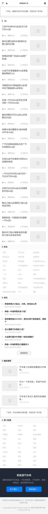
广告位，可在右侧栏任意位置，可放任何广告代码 (24, 413)
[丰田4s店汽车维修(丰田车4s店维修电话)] (38, 163)
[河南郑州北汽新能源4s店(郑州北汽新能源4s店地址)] (38, 89)
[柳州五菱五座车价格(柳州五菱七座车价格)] (38, 45)
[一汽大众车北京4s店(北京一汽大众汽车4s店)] (38, 177)
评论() (24, 36)
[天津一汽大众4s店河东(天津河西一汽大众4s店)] (38, 104)
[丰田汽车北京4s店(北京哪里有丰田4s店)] (38, 192)
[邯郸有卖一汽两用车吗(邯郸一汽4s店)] (38, 221)
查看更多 (24, 353)
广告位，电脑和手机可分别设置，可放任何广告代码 (24, 11)
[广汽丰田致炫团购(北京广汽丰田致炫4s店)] (38, 148)
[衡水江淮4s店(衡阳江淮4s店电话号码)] (38, 207)
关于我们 (14, 489)
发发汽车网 (24, 3)
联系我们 (33, 489)
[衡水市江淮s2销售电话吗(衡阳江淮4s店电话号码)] (38, 236)
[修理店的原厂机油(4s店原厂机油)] (38, 60)
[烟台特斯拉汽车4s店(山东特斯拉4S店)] (38, 119)
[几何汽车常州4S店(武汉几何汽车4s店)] (38, 30)
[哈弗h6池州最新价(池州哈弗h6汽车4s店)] (38, 133)
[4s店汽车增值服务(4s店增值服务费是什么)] (38, 75)
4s (4, 36)
